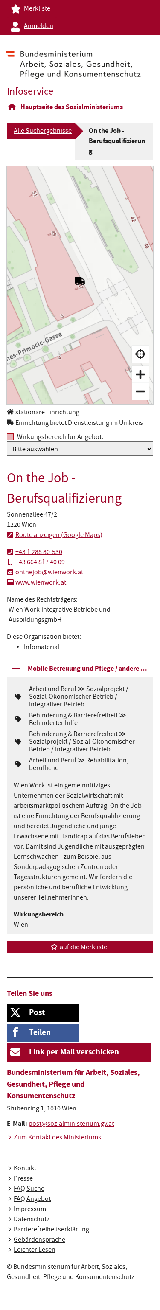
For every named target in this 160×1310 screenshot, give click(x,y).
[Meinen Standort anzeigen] (140, 354)
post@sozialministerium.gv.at (71, 1124)
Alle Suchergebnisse (43, 132)
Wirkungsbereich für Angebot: (60, 437)
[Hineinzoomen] (140, 374)
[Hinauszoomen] (140, 391)
